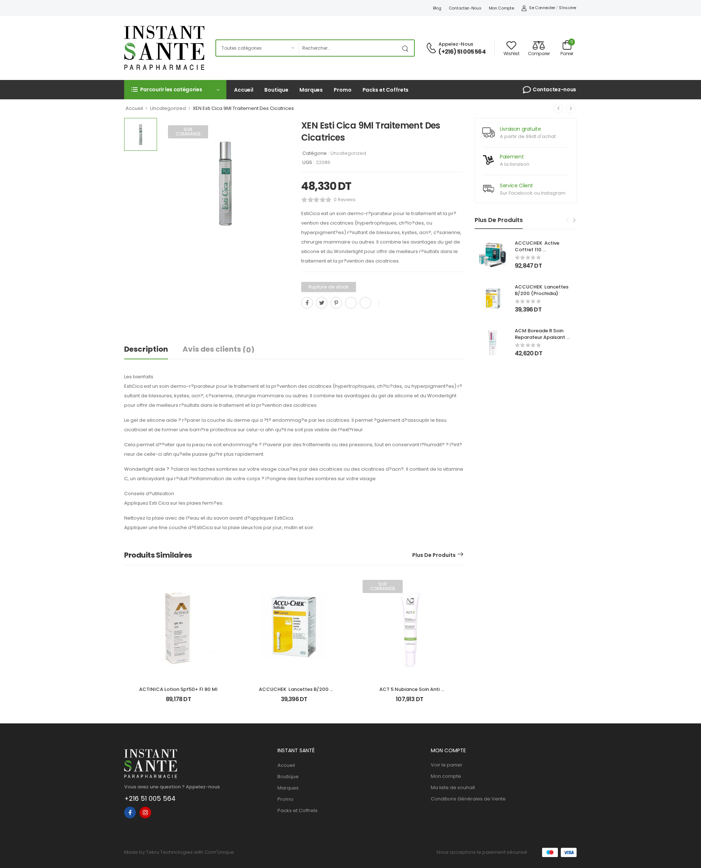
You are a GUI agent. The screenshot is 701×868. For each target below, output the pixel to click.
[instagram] (145, 812)
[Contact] (432, 48)
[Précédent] (558, 108)
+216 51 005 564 (150, 798)
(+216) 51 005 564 (461, 52)
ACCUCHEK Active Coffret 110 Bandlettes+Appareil (540, 250)
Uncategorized (168, 108)
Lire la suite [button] (409, 702)
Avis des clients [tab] (218, 349)
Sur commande (188, 131)
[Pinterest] (336, 303)
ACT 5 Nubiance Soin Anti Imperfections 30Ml (410, 692)
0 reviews (345, 199)
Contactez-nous (465, 8)
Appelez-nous (455, 44)
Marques (311, 89)
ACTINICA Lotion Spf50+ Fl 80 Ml (178, 689)
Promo (342, 89)
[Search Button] (406, 48)
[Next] (574, 220)
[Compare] (304, 319)
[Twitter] (321, 303)
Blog (437, 8)
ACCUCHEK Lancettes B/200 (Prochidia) (542, 290)
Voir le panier (447, 764)
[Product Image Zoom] (277, 234)
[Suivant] (570, 108)
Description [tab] (146, 349)
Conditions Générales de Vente (468, 798)
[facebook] (130, 812)
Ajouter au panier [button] (178, 702)
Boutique (276, 89)
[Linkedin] (365, 303)
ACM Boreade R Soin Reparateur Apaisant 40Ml (540, 337)
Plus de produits (434, 555)
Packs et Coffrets (386, 89)
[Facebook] (307, 303)
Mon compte (501, 8)
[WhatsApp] (351, 303)
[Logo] (164, 48)
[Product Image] (225, 183)
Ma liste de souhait (453, 787)
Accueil (243, 89)
